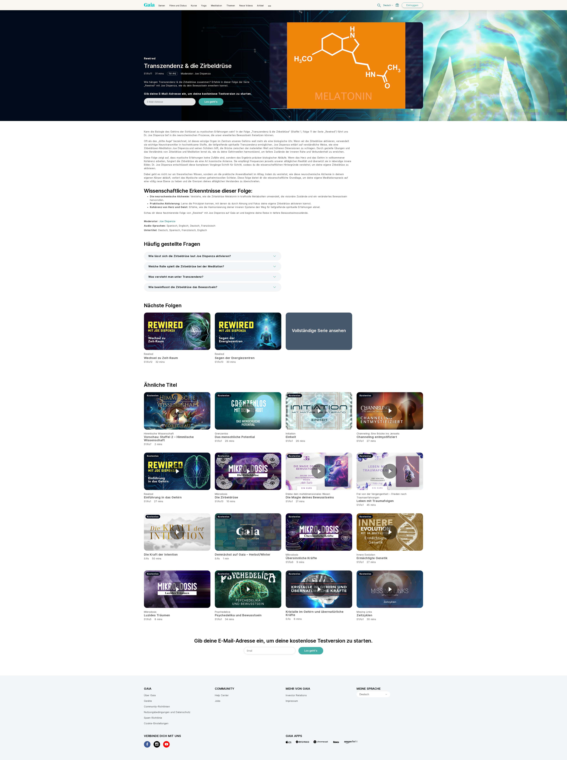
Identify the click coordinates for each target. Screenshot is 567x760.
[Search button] (379, 5)
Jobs (217, 700)
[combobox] (373, 694)
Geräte (148, 700)
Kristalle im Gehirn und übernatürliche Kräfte (315, 613)
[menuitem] (161, 4)
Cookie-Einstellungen (156, 723)
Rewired (150, 58)
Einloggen (412, 5)
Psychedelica (222, 611)
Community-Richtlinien (157, 706)
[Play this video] (177, 410)
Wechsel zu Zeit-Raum (161, 358)
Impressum (292, 700)
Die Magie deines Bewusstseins (310, 497)
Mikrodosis (221, 493)
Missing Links (364, 611)
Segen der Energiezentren (235, 358)
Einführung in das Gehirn (163, 497)
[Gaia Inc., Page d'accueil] (149, 5)
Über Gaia (150, 695)
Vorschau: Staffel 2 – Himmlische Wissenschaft (169, 438)
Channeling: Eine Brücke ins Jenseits (378, 433)
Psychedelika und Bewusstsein (238, 615)
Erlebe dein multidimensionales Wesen (308, 493)
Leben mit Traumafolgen (375, 501)
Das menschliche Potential (235, 437)
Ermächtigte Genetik (372, 558)
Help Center (222, 695)
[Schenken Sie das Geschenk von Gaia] (397, 5)
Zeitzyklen (364, 615)
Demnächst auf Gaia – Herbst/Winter (242, 554)
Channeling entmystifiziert (377, 437)
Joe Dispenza (203, 73)
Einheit (291, 437)
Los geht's (211, 101)
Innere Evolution (366, 554)
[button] (212, 256)
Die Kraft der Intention (161, 554)
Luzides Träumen (157, 615)
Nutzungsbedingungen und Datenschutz (167, 712)
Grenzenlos (221, 433)
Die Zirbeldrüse (226, 497)
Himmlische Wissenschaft (159, 433)
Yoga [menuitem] (203, 5)
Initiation (291, 433)
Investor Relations (296, 695)
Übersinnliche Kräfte (301, 558)
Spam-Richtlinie (153, 717)
